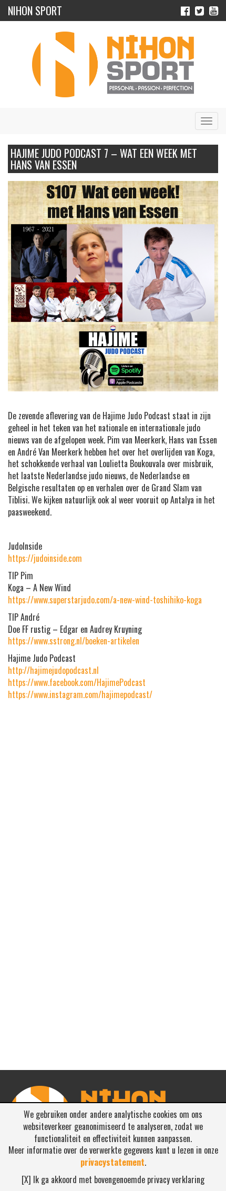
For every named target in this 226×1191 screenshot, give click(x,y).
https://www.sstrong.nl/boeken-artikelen (73, 640)
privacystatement (112, 1162)
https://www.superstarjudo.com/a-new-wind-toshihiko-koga (105, 599)
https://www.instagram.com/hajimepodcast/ (80, 694)
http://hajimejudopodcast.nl (53, 670)
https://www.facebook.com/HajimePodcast (77, 682)
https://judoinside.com (45, 558)
